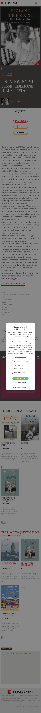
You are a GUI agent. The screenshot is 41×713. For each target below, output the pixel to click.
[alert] (20, 356)
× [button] (32, 324)
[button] (20, 387)
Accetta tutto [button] (20, 378)
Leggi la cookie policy (20, 357)
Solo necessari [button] (20, 382)
